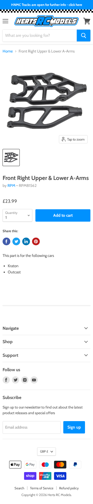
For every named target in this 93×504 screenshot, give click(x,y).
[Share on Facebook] (6, 241)
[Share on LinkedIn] (26, 241)
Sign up (74, 427)
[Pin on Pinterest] (36, 241)
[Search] (83, 35)
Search (19, 488)
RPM (11, 185)
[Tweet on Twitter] (16, 241)
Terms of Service (41, 488)
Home (8, 51)
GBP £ (44, 451)
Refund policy (69, 488)
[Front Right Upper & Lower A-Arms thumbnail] (11, 157)
